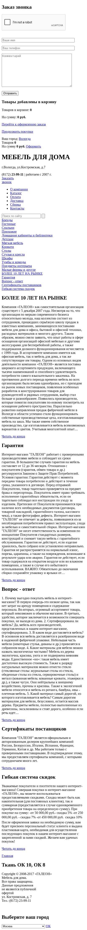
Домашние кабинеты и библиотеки (27, 235)
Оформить (33, 146)
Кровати (8, 247)
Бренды (7, 220)
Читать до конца (13, 436)
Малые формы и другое (19, 270)
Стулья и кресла (13, 254)
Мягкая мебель (12, 243)
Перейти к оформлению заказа (24, 124)
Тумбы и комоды (14, 262)
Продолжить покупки (17, 131)
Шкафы (7, 258)
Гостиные (9, 224)
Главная (7, 856)
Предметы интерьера (17, 266)
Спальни (8, 227)
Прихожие (9, 231)
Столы (6, 250)
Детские (8, 239)
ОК (48, 926)
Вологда (25, 139)
